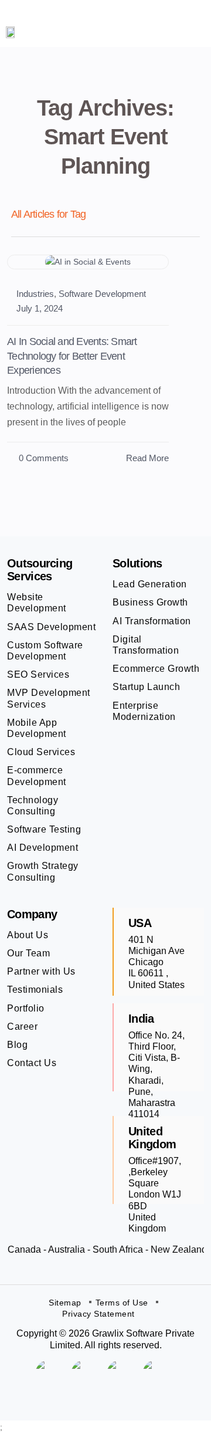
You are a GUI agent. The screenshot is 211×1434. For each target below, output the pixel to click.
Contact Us (31, 1063)
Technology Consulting (32, 805)
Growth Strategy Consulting (43, 871)
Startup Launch (146, 687)
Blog (17, 1045)
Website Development (36, 602)
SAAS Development (51, 627)
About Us (27, 935)
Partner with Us (41, 971)
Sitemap (65, 1302)
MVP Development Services (48, 698)
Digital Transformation (146, 644)
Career (22, 1026)
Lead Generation (150, 584)
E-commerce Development (36, 775)
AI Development (42, 848)
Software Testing (44, 829)
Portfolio (26, 1008)
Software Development (102, 294)
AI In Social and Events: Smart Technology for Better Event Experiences (72, 356)
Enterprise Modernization (144, 711)
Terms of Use (122, 1302)
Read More (147, 458)
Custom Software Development (45, 650)
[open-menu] (189, 31)
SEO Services (38, 674)
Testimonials (35, 990)
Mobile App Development (36, 728)
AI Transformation (152, 621)
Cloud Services (41, 752)
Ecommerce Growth (156, 669)
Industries (35, 294)
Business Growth (150, 602)
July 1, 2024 (39, 308)
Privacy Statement (98, 1313)
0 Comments (42, 458)
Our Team (28, 953)
